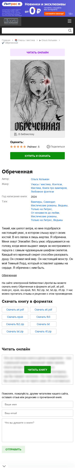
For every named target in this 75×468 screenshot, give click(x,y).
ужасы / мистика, (41, 184)
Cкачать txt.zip (15, 331)
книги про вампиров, (54, 188)
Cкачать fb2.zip (15, 324)
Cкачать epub (15, 316)
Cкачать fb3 (43, 316)
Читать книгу (37, 369)
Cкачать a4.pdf (15, 309)
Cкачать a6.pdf (43, 309)
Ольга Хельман (49, 40)
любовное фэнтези (42, 191)
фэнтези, (57, 184)
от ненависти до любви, (45, 212)
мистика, (36, 188)
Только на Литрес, (42, 220)
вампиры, (37, 201)
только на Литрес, (42, 209)
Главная (6, 40)
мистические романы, (44, 205)
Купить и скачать (37, 155)
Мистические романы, (44, 216)
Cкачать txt (43, 324)
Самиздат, (50, 201)
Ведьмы (58, 220)
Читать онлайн (38, 52)
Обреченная (9, 275)
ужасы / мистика (26, 40)
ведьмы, (63, 205)
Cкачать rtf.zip (43, 331)
